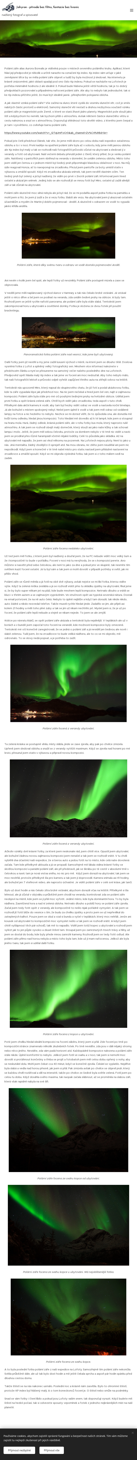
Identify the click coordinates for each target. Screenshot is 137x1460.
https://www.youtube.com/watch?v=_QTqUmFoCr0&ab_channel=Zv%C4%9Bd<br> (56, 132)
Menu (131, 10)
